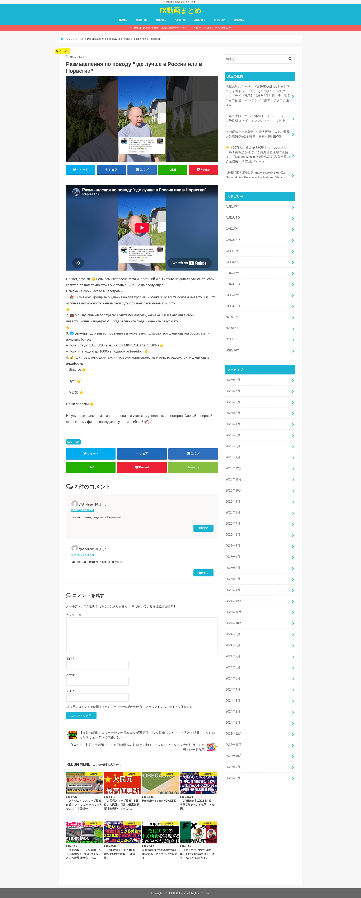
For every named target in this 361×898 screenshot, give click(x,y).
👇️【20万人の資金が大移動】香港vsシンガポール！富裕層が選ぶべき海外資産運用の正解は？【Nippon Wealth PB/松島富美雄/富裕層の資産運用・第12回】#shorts (258, 154)
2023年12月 (234, 733)
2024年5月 (233, 678)
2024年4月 (233, 689)
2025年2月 (233, 579)
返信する (203, 528)
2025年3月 (233, 568)
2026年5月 (233, 413)
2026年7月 (233, 391)
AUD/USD (219, 20)
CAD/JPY (232, 228)
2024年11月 (234, 612)
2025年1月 (233, 590)
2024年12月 (234, 601)
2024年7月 (233, 656)
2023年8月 (233, 778)
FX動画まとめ (180, 10)
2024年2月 (233, 711)
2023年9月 (233, 767)
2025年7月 (233, 523)
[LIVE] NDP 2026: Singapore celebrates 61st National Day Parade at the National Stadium (256, 175)
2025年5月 (233, 545)
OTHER (74, 441)
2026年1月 (233, 457)
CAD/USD (233, 239)
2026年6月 (233, 402)
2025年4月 (233, 556)
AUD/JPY (238, 20)
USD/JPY (122, 20)
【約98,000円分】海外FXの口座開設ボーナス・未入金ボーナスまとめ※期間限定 (181, 27)
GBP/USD (180, 20)
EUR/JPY (160, 20)
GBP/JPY (199, 20)
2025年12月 (234, 468)
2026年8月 (233, 380)
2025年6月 (233, 534)
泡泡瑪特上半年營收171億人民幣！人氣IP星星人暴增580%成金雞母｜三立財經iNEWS (258, 134)
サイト (70, 690)
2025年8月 (233, 512)
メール (72, 674)
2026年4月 (233, 424)
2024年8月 (233, 645)
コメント (73, 615)
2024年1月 (233, 722)
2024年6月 (233, 667)
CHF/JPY (232, 251)
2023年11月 (234, 744)
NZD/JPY (232, 317)
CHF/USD (233, 262)
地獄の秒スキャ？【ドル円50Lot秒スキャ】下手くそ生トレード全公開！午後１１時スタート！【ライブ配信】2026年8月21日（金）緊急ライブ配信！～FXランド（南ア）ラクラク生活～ (258, 96)
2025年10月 (234, 490)
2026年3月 (233, 435)
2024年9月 (233, 634)
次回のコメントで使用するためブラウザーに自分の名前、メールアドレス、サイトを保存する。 (132, 706)
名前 (71, 658)
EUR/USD (141, 20)
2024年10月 (234, 623)
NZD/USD (233, 328)
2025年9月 (233, 501)
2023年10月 (234, 755)
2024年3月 (233, 700)
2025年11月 (234, 479)
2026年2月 (233, 446)
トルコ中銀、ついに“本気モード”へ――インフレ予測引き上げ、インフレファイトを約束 (258, 118)
